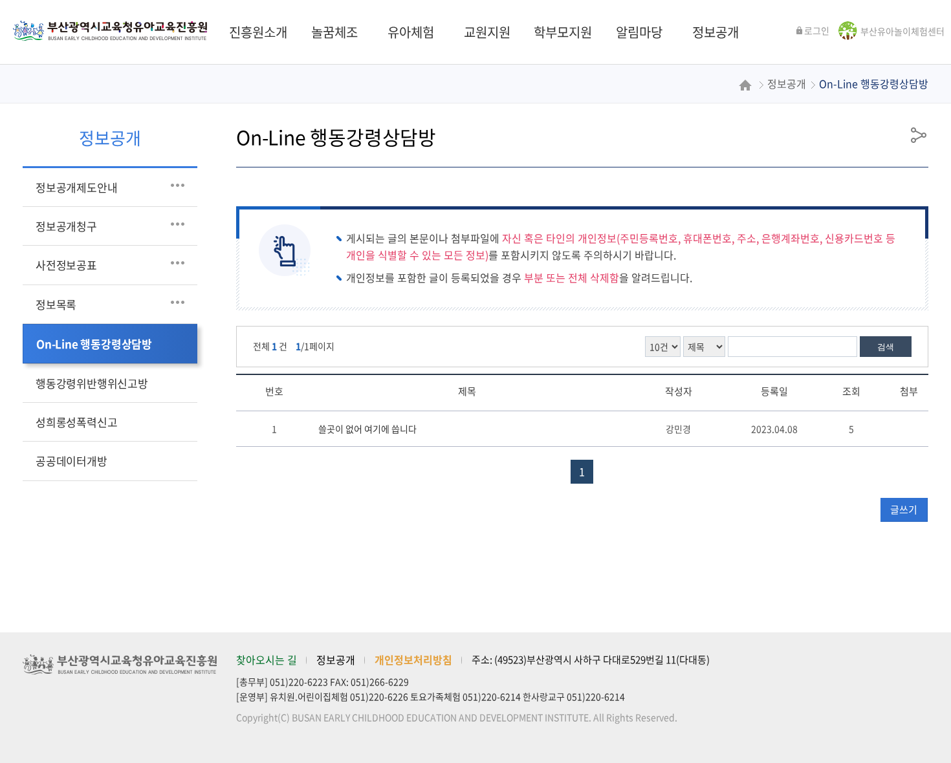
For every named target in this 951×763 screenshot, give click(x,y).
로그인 (816, 30)
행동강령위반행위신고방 (92, 383)
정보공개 (335, 659)
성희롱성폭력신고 (76, 422)
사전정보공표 (66, 265)
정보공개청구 (66, 226)
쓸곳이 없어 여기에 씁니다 (367, 428)
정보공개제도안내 (76, 187)
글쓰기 (903, 509)
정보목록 (56, 304)
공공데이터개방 (71, 461)
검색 (885, 347)
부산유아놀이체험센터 (902, 31)
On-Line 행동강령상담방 (94, 344)
